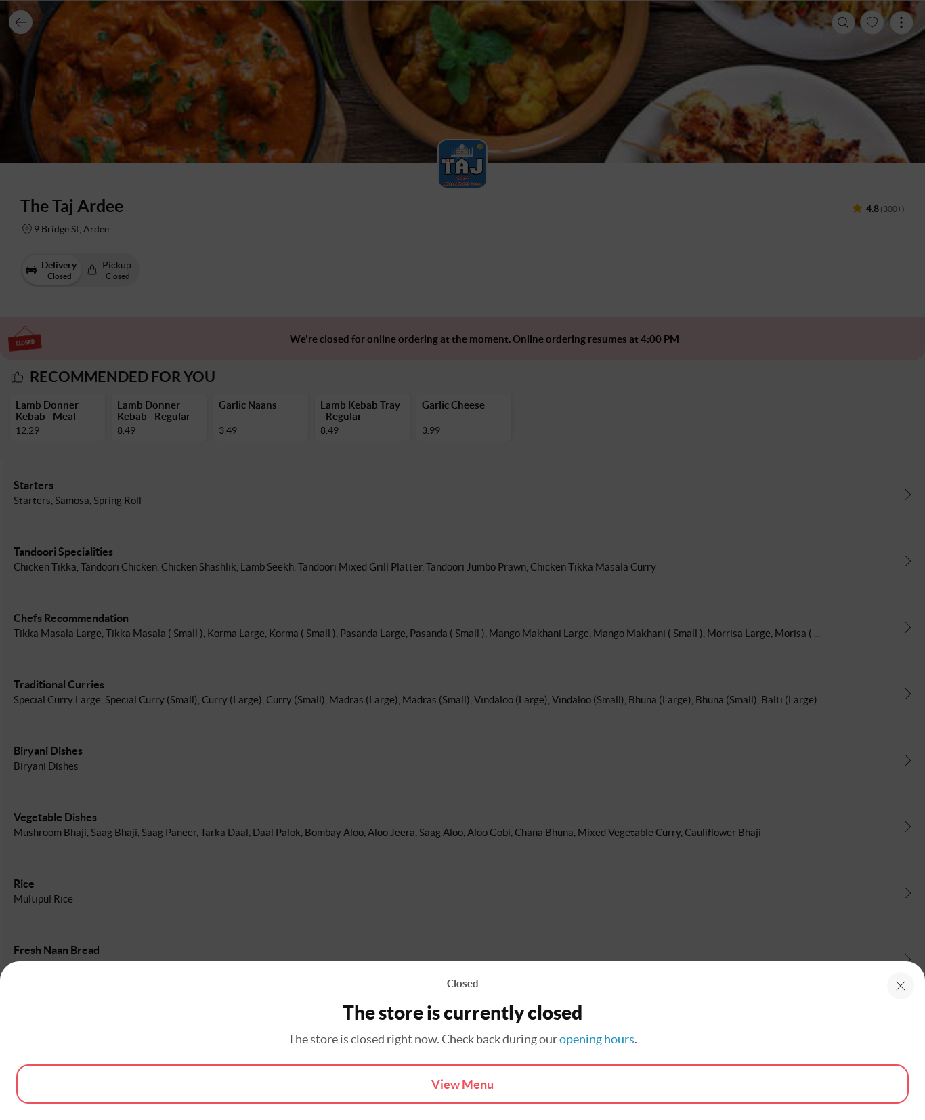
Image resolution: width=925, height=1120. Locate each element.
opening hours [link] (596, 1039)
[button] (900, 985)
